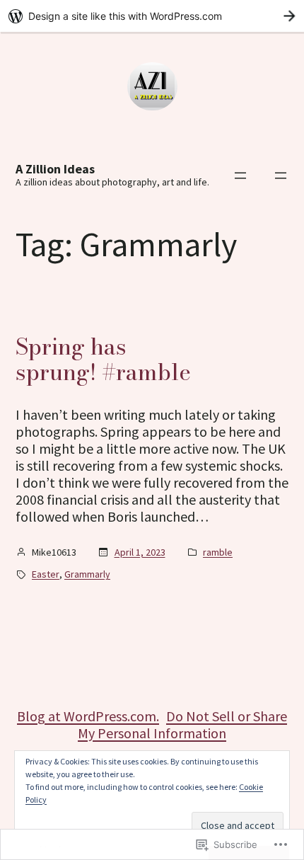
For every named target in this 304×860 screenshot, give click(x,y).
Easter (45, 574)
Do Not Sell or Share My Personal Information (182, 724)
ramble (218, 552)
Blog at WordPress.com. (88, 716)
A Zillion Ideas (55, 169)
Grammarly (87, 574)
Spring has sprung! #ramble (103, 359)
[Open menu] (240, 175)
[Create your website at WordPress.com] (152, 16)
